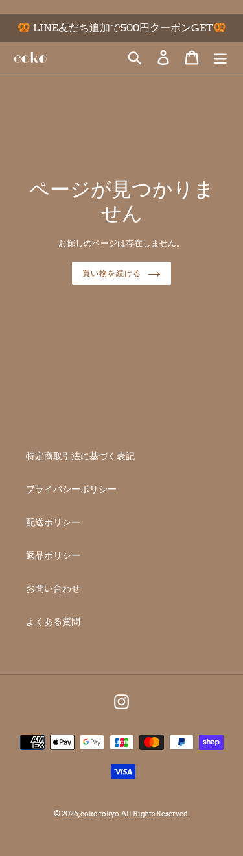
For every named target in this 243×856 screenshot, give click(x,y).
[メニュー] (220, 57)
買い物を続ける (111, 273)
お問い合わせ (53, 588)
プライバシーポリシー (71, 489)
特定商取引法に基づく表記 (80, 456)
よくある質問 (53, 621)
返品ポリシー (53, 555)
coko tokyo (99, 813)
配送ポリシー (53, 522)
